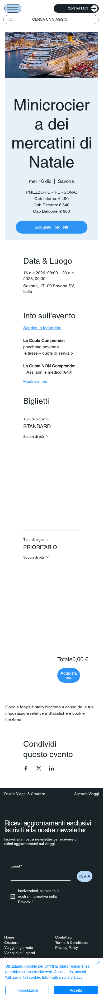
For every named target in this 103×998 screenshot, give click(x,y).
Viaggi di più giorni (19, 953)
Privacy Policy (66, 947)
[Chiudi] (95, 965)
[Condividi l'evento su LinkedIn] (51, 768)
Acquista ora (68, 675)
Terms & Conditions (71, 942)
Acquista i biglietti (51, 227)
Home (9, 937)
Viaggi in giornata (18, 947)
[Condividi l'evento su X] (38, 768)
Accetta (76, 990)
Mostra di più (35, 381)
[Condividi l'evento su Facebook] (25, 768)
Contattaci (63, 937)
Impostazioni (27, 990)
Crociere (11, 942)
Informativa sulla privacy (62, 977)
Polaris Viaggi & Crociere (24, 794)
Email (16, 866)
